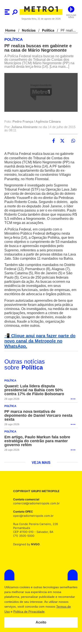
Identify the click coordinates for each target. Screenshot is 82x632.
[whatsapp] (73, 141)
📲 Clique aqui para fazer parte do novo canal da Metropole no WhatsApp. (38, 349)
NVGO (34, 552)
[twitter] (62, 141)
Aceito (41, 622)
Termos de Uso (25, 611)
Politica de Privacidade (55, 611)
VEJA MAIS (41, 471)
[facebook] (53, 141)
